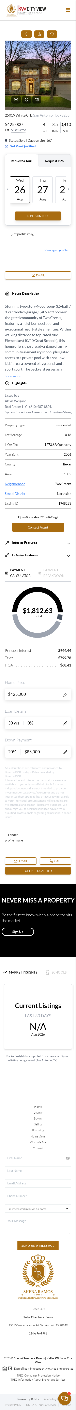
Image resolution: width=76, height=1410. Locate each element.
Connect (38, 1148)
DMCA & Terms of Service (41, 1405)
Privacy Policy (13, 1405)
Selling (38, 1124)
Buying (38, 1118)
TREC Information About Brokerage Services (38, 1379)
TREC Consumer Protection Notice (38, 1375)
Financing (38, 1130)
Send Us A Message (38, 1245)
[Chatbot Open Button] (64, 1398)
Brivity (35, 1399)
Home (38, 1106)
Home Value (38, 1136)
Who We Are (38, 1142)
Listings (38, 1112)
